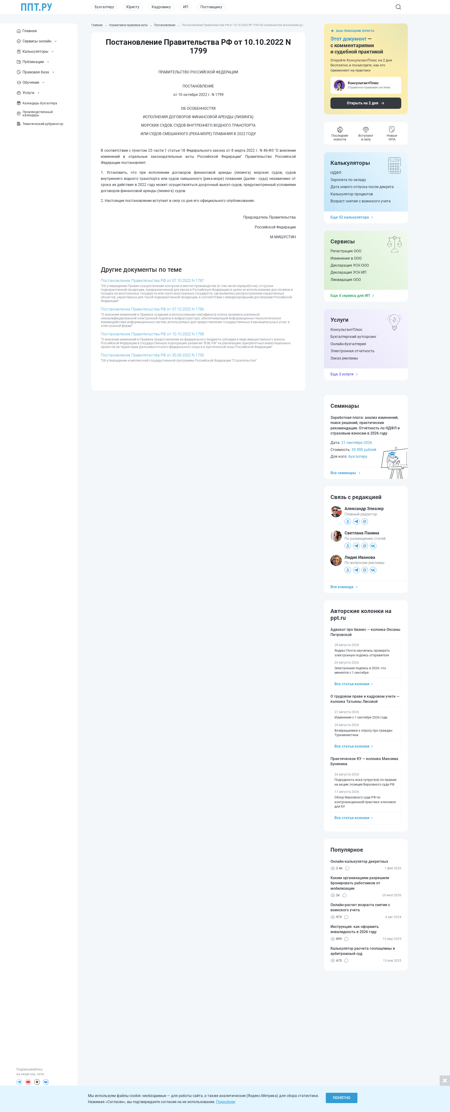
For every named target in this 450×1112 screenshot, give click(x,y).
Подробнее (225, 1102)
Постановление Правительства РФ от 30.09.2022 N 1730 (152, 355)
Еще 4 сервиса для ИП (350, 295)
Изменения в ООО (346, 258)
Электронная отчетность (352, 351)
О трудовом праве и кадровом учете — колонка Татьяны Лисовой (364, 699)
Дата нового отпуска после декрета (362, 187)
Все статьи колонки (351, 684)
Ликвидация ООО (345, 279)
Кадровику (161, 7)
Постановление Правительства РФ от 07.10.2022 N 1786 (152, 309)
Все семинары (343, 473)
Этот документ (348, 39)
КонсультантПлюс (346, 329)
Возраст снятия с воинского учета (360, 201)
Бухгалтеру (104, 7)
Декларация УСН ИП (348, 272)
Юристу (132, 7)
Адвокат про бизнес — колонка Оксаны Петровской (365, 632)
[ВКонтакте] (46, 1082)
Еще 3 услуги (341, 374)
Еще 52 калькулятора (349, 217)
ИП (185, 7)
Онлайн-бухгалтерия (348, 344)
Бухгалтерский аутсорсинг (353, 336)
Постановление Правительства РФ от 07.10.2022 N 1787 (152, 280)
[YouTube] (28, 1082)
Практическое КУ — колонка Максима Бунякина (364, 761)
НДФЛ (335, 172)
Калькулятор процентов (351, 194)
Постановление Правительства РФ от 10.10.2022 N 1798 (152, 334)
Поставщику (211, 7)
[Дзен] (37, 1082)
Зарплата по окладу (348, 180)
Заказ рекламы (344, 358)
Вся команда (341, 587)
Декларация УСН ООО (349, 265)
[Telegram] (19, 1082)
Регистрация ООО (345, 251)
